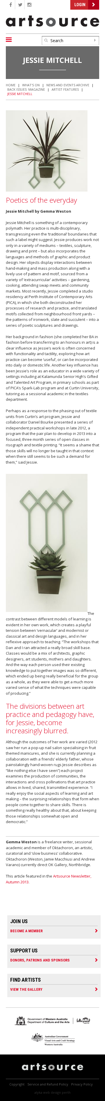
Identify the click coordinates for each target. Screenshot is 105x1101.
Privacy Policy (82, 1084)
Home (10, 85)
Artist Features (65, 89)
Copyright (16, 1084)
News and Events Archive (67, 85)
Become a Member (26, 931)
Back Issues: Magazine (26, 89)
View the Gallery (26, 989)
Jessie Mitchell (19, 94)
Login (79, 4)
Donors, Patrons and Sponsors (40, 960)
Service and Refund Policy (47, 1084)
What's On (31, 85)
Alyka (38, 1092)
